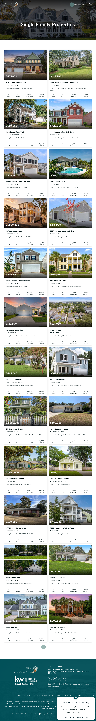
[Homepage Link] (10, 4)
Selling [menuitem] (36, 696)
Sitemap (53, 714)
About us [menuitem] (66, 696)
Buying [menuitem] (27, 696)
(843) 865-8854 (79, 4)
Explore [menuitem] (46, 696)
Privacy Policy (45, 714)
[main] (48, 329)
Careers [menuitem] (56, 696)
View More (48, 647)
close (93, 695)
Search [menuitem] (18, 696)
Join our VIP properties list (76, 717)
